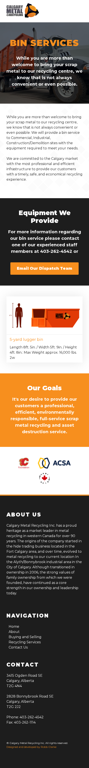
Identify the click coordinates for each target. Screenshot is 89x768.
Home (14, 626)
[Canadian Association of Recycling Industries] (44, 478)
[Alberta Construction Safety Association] (54, 463)
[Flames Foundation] (23, 463)
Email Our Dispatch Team (44, 268)
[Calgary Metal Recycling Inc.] (22, 11)
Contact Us (18, 647)
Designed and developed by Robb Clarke (31, 746)
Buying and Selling (25, 637)
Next (86, 328)
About (14, 632)
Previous (3, 328)
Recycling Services (25, 642)
